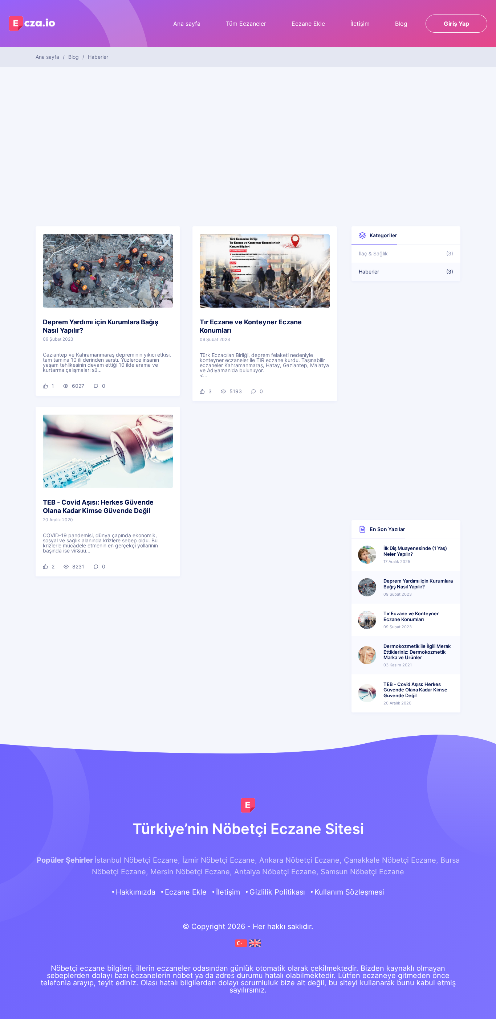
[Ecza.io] (32, 27)
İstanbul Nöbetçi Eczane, (137, 860)
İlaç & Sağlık (406, 253)
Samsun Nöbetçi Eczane (362, 871)
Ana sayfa (186, 23)
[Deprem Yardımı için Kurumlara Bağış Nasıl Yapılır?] (108, 271)
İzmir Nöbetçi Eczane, (219, 860)
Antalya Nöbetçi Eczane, (276, 871)
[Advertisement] (248, 139)
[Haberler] (242, 946)
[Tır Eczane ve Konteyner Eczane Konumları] (265, 271)
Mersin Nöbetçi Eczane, (191, 871)
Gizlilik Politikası (277, 892)
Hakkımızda (135, 892)
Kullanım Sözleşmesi (349, 892)
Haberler (406, 271)
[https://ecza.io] (248, 805)
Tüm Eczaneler (246, 23)
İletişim (360, 23)
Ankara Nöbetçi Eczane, (300, 860)
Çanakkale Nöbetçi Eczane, (391, 860)
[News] (255, 946)
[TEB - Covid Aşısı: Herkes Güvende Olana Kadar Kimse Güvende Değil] (108, 451)
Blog (401, 23)
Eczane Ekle (308, 23)
